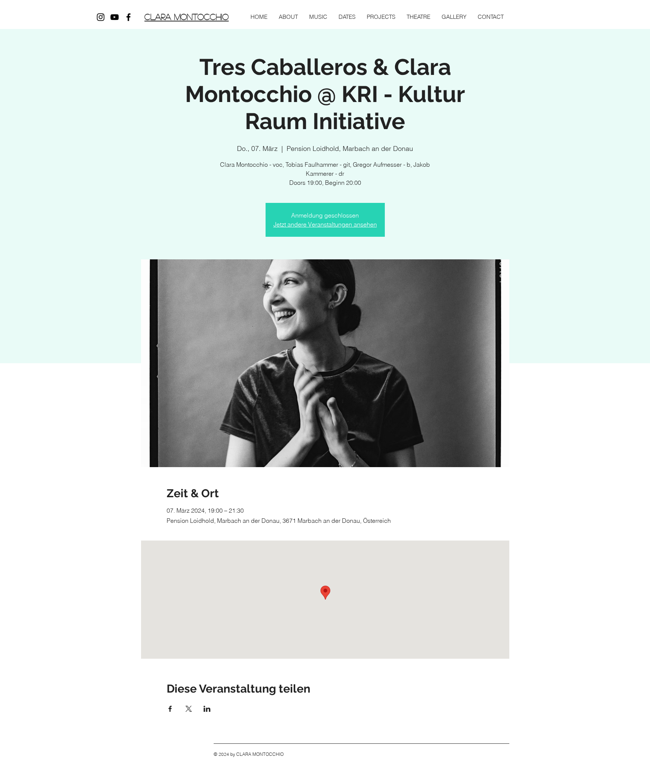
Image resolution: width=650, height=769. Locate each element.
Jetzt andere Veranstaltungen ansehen (325, 224)
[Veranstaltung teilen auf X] (188, 709)
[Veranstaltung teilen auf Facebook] (170, 709)
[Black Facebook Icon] (128, 17)
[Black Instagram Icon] (101, 17)
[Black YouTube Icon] (114, 17)
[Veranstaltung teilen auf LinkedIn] (207, 709)
